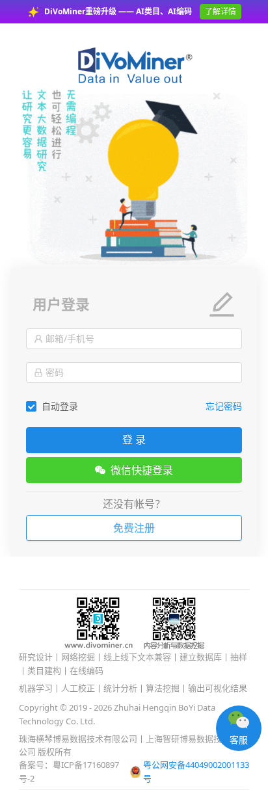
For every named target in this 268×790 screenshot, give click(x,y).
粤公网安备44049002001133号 (196, 771)
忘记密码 (224, 406)
